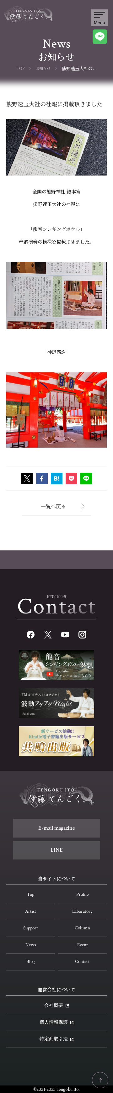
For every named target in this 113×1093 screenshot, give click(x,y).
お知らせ (43, 68)
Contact (82, 961)
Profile (82, 894)
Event (82, 945)
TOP (20, 68)
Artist (30, 911)
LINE (57, 850)
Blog (30, 961)
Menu (99, 22)
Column (82, 928)
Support (30, 928)
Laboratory (82, 911)
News (30, 945)
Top (30, 894)
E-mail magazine (56, 828)
